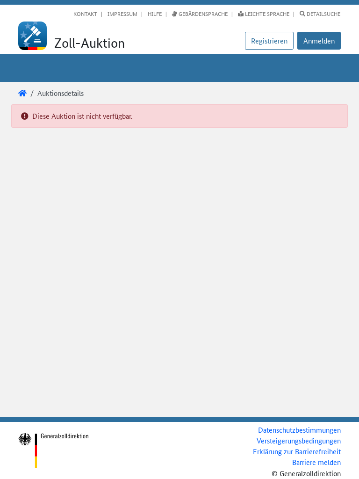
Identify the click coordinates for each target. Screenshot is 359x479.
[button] (319, 41)
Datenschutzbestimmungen (299, 430)
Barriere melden (316, 462)
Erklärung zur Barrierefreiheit (297, 451)
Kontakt (85, 13)
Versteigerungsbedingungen (299, 440)
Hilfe (154, 13)
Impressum (121, 13)
